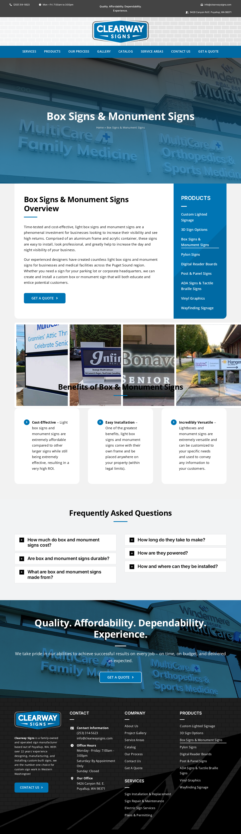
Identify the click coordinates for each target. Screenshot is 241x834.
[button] (65, 542)
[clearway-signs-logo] (120, 22)
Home (100, 127)
